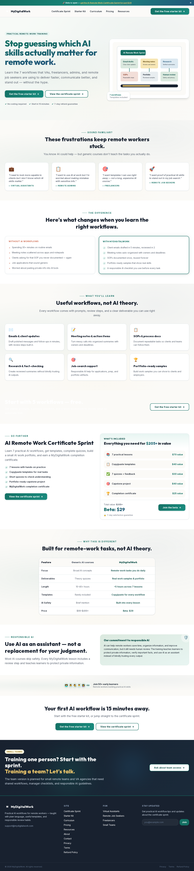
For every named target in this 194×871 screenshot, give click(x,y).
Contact (68, 838)
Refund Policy (71, 852)
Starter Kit (80, 11)
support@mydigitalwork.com (19, 826)
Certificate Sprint (61, 11)
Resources (123, 11)
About (67, 834)
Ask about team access (167, 767)
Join (184, 822)
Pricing (110, 11)
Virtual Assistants (111, 811)
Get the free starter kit (168, 11)
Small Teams (109, 825)
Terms (67, 847)
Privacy (67, 843)
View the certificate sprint (65, 93)
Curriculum (96, 11)
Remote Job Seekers (113, 816)
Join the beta (170, 507)
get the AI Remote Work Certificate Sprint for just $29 (106, 3)
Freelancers (109, 820)
